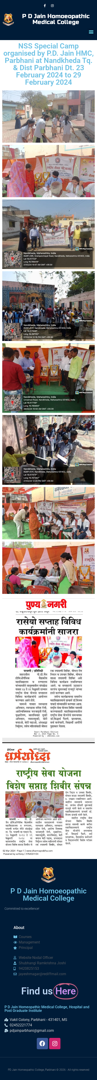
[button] (91, 32)
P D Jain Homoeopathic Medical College (56, 19)
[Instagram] (52, 5)
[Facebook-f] (45, 5)
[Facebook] (42, 1043)
